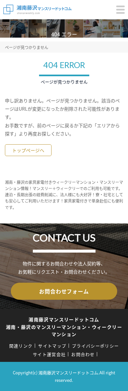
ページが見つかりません (26, 47)
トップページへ (28, 150)
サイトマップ (52, 346)
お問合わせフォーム (64, 291)
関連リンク (21, 346)
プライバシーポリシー (95, 346)
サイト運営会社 (49, 354)
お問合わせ (83, 354)
